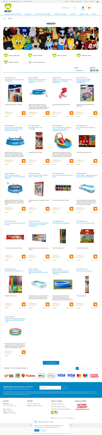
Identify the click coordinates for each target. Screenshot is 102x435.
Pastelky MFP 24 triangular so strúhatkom (14, 80)
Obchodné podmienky (57, 404)
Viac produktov (51, 363)
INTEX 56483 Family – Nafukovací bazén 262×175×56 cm (38, 272)
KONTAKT (92, 1)
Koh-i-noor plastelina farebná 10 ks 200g (15, 223)
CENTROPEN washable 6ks (60, 223)
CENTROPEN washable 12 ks (14, 271)
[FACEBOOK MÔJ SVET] (53, 412)
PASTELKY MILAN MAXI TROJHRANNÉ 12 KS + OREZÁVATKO (83, 81)
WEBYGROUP (70, 425)
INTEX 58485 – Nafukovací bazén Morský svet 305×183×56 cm (86, 176)
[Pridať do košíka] (24, 113)
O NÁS (85, 1)
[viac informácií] (82, 406)
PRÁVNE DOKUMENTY (76, 1)
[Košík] (88, 7)
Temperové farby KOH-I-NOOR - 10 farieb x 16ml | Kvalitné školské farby (39, 224)
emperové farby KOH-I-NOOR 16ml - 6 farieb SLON (38, 176)
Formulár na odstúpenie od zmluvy (60, 409)
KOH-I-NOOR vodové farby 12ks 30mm (62, 176)
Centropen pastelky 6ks (84, 271)
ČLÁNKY (67, 1)
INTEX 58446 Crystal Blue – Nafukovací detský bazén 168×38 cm (61, 272)
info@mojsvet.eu (15, 1)
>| (97, 368)
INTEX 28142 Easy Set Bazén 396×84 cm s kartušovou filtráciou (37, 81)
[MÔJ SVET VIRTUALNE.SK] (56, 412)
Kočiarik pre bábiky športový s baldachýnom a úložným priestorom (62, 81)
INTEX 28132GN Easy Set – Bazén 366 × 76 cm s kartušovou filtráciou (15, 176)
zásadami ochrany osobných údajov (54, 391)
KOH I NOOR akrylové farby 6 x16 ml (85, 128)
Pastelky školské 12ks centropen (35, 128)
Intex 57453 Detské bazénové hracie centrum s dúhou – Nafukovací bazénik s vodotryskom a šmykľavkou (61, 130)
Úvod (6, 1)
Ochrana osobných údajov (58, 406)
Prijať (37, 430)
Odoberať (65, 387)
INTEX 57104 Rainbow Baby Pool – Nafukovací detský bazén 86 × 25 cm (15, 320)
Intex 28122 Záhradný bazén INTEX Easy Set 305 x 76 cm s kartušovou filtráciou (14, 129)
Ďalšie (94, 14)
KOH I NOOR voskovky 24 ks (85, 223)
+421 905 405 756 (27, 1)
